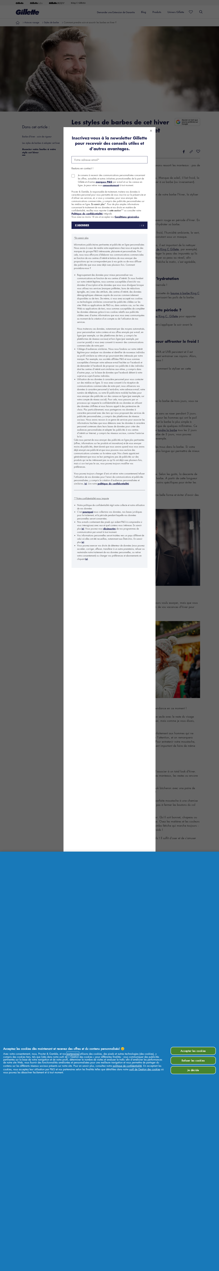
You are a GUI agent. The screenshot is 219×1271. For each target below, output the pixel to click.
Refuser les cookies (193, 1060)
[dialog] (109, 635)
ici (85, 483)
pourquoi (88, 511)
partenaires (73, 1054)
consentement (111, 185)
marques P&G (104, 182)
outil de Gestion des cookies (144, 1069)
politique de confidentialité (113, 483)
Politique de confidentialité (87, 213)
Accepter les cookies (193, 1051)
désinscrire (109, 528)
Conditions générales (127, 217)
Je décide (193, 1070)
